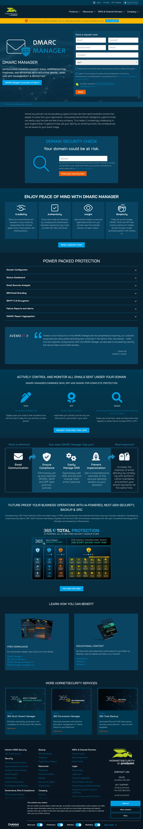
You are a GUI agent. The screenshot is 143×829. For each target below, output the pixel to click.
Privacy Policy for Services (82, 782)
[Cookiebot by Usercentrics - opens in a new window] (13, 824)
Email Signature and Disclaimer (16, 786)
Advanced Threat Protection (16, 770)
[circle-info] (26, 21)
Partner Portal (132, 3)
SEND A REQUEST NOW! (71, 245)
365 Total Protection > (16, 659)
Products (73, 11)
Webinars (42, 778)
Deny (125, 816)
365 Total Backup (108, 716)
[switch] (60, 824)
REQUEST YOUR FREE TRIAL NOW (71, 430)
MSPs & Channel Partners (110, 11)
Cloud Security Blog (46, 774)
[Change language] (97, 2)
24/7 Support (116, 2)
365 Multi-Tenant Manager (21, 716)
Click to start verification (105, 84)
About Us (42, 794)
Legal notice (76, 774)
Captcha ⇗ (88, 86)
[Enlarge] (111, 530)
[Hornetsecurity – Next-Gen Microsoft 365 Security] (11, 11)
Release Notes (44, 786)
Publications (43, 770)
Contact (106, 2)
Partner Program (78, 754)
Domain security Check (71, 141)
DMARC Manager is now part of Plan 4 (22, 82)
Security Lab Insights (47, 782)
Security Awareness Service (16, 762)
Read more (11, 728)
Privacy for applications (81, 778)
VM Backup (43, 757)
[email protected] (122, 787)
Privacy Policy (77, 770)
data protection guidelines (84, 168)
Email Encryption (11, 774)
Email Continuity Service (14, 782)
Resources (88, 11)
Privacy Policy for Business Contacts (86, 786)
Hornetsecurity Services (22, 104)
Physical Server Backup (48, 761)
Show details (109, 825)
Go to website (112, 21)
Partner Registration (80, 757)
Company (131, 11)
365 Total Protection (13, 754)
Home (7, 104)
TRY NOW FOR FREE (71, 588)
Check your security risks (72, 173)
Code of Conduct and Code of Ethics (86, 796)
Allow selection (125, 809)
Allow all (125, 803)
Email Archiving (10, 778)
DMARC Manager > (15, 656)
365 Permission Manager (66, 716)
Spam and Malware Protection (16, 766)
